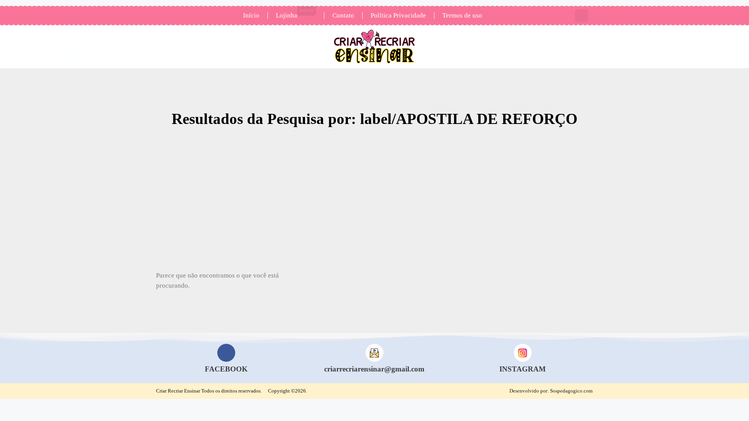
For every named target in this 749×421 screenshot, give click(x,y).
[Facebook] (226, 353)
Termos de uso (462, 15)
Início (251, 15)
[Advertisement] (374, 202)
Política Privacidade (398, 15)
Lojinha (295, 14)
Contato (343, 15)
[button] (581, 15)
